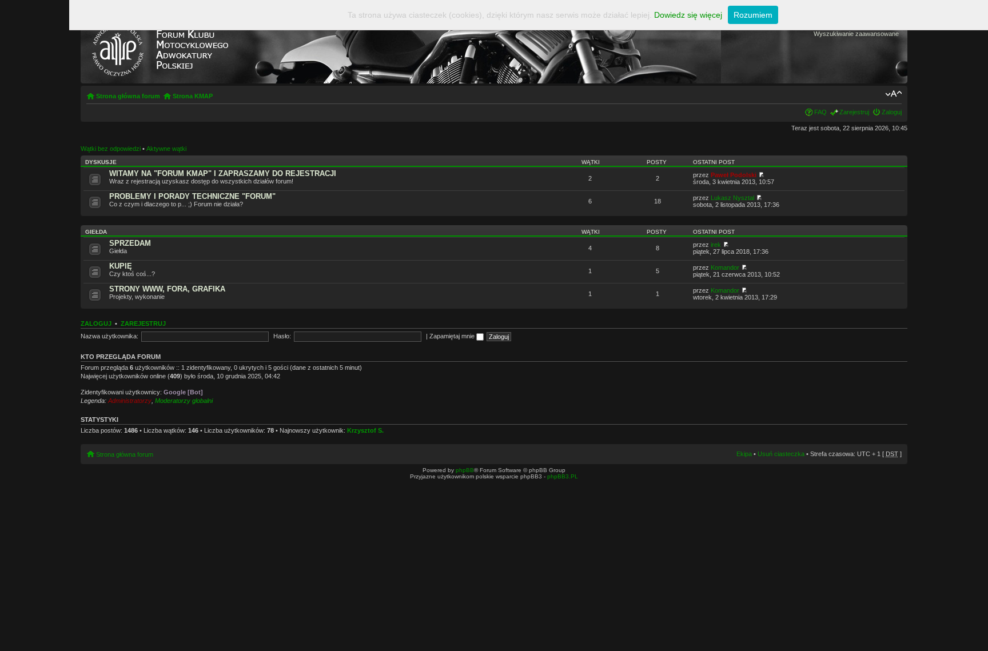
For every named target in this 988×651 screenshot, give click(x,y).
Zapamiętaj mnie (452, 336)
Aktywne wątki (166, 148)
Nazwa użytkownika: (109, 336)
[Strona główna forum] (159, 47)
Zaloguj (892, 112)
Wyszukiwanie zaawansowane (856, 33)
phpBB (465, 470)
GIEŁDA (96, 232)
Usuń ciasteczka (781, 453)
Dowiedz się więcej (688, 14)
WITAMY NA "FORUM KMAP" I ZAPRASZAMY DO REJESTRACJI (222, 173)
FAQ (820, 112)
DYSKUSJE (101, 162)
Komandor (725, 267)
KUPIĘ (120, 266)
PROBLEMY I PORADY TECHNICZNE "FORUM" (192, 196)
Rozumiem (753, 14)
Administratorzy (130, 400)
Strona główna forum (128, 96)
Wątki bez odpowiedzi (111, 148)
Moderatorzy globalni (184, 400)
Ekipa (744, 453)
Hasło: (282, 336)
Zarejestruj (854, 112)
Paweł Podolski (733, 174)
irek (716, 244)
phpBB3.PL (562, 476)
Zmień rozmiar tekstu (893, 94)
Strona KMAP (193, 96)
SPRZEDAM (130, 243)
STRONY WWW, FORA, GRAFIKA (167, 289)
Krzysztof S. (365, 430)
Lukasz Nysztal (732, 197)
